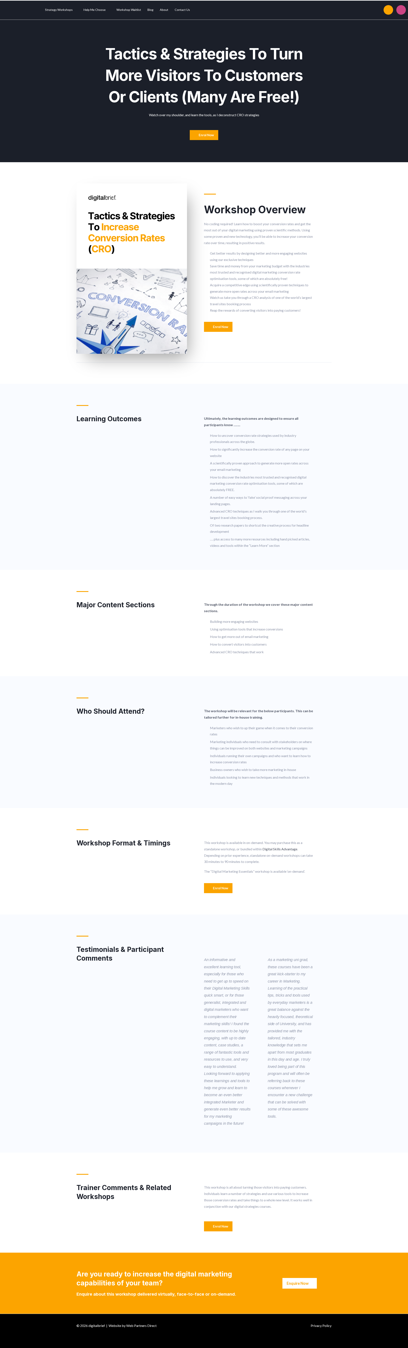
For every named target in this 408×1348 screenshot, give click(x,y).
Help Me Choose (95, 9)
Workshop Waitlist (128, 9)
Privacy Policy (321, 1326)
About (164, 9)
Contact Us (182, 9)
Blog (150, 9)
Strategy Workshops (59, 9)
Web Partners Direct (141, 1326)
